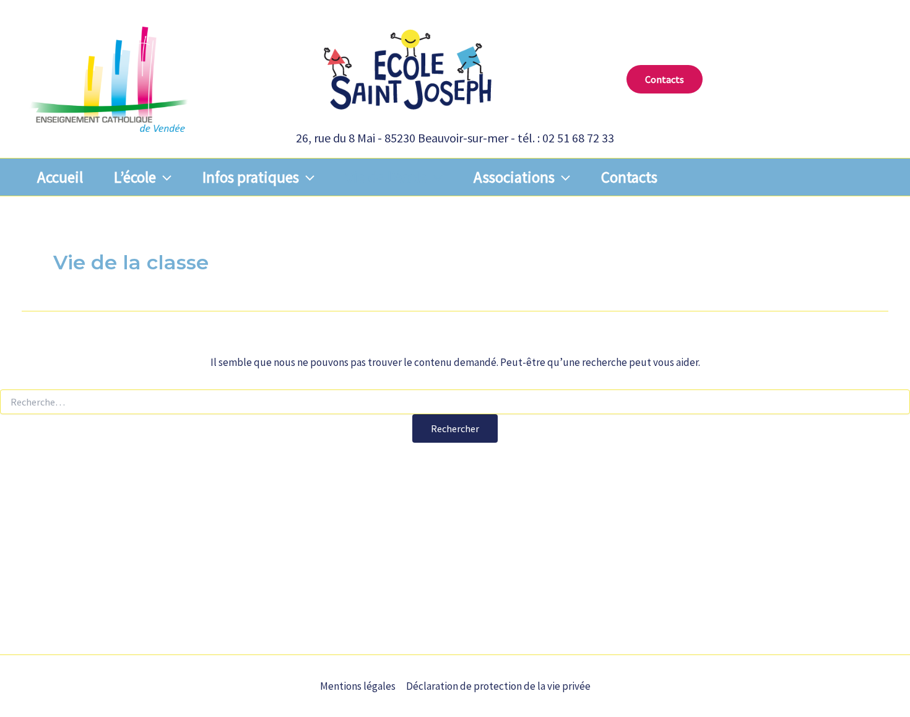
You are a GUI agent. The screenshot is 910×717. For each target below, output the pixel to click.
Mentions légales (358, 686)
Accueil (60, 177)
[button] (664, 79)
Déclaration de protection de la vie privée (498, 686)
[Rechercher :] (455, 402)
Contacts (629, 177)
